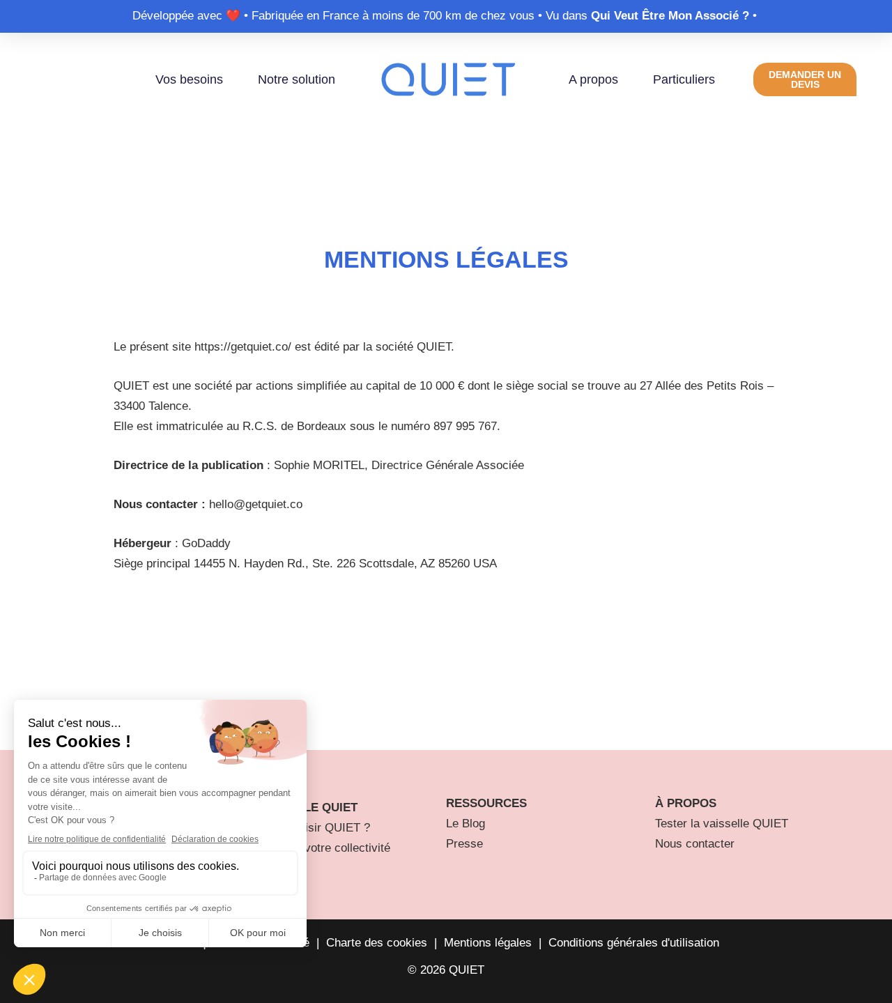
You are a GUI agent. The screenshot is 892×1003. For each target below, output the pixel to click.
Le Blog (465, 823)
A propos (593, 79)
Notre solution (296, 79)
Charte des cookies (376, 942)
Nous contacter (695, 843)
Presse (464, 843)
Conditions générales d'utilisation (633, 942)
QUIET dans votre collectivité (313, 848)
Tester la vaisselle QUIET (721, 823)
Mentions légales (488, 942)
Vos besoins (189, 79)
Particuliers (684, 79)
